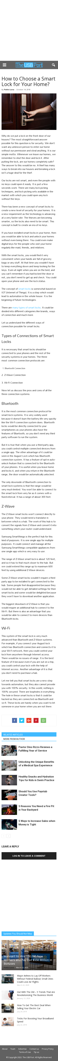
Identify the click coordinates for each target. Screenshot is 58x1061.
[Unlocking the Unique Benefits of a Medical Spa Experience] (9, 765)
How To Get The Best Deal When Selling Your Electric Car (34, 1007)
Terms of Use (25, 1052)
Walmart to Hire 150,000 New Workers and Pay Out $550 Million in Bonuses (28, 959)
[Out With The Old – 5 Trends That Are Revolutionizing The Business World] (8, 995)
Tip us (36, 1052)
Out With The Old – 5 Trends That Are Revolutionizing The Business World (36, 994)
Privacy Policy (48, 1049)
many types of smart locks (26, 307)
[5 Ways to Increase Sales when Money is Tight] (9, 824)
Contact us (34, 1049)
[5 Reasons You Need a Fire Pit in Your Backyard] (9, 809)
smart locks (24, 288)
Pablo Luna (9, 89)
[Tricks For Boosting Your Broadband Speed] (8, 1021)
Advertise (22, 1049)
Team (12, 1049)
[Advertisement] (29, 30)
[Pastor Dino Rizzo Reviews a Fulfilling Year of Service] (9, 750)
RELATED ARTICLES (13, 734)
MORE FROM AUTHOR (14, 739)
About (4, 1049)
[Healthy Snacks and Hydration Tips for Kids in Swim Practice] (9, 780)
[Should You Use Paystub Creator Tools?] (9, 795)
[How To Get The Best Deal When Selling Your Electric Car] (8, 1008)
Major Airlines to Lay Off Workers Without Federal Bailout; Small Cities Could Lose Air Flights (35, 978)
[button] (53, 65)
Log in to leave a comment (29, 855)
